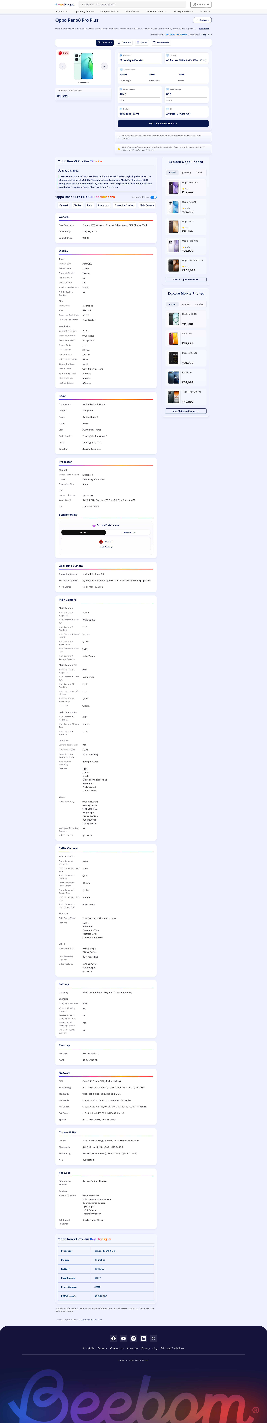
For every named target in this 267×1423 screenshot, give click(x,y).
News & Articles (154, 11)
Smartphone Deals (183, 11)
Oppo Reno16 (189, 202)
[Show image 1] (78, 82)
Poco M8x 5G (189, 353)
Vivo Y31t (187, 333)
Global (199, 172)
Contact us (117, 1348)
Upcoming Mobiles (84, 11)
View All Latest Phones (184, 411)
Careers (102, 1348)
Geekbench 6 (128, 532)
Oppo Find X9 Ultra (192, 260)
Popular (199, 304)
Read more (204, 28)
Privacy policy (149, 1348)
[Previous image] (62, 66)
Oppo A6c (187, 221)
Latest (172, 172)
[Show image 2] (80, 82)
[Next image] (104, 66)
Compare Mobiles (109, 11)
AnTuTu (83, 532)
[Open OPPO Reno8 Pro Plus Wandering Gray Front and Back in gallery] (84, 66)
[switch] (153, 197)
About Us (88, 1348)
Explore (60, 11)
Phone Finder (132, 11)
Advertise (132, 1348)
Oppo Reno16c (190, 182)
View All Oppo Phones (184, 279)
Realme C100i (189, 314)
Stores (203, 11)
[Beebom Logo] (64, 4)
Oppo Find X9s (190, 241)
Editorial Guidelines (172, 1348)
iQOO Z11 (187, 372)
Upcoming (186, 172)
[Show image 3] (86, 82)
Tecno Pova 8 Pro (191, 391)
